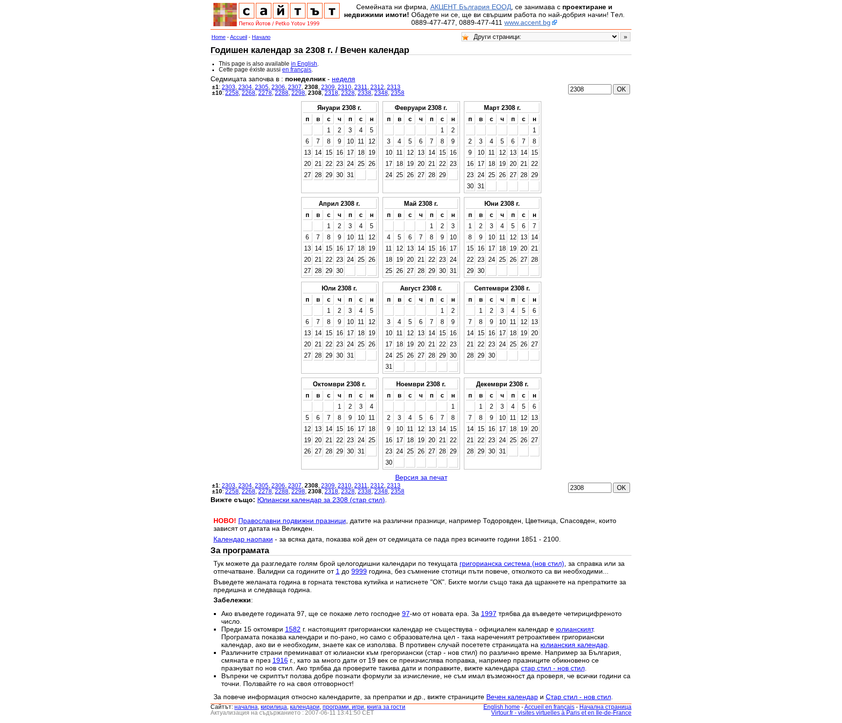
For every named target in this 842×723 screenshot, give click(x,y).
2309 (328, 87)
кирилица (274, 707)
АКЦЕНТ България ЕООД (470, 7)
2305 (261, 87)
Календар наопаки (243, 539)
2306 (278, 87)
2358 (397, 93)
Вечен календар (512, 697)
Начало (261, 37)
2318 (331, 93)
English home (501, 707)
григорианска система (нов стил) (511, 563)
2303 (228, 87)
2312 (377, 87)
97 (406, 613)
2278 (265, 93)
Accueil (238, 37)
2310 (344, 87)
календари (305, 707)
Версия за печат (421, 477)
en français (296, 69)
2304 (245, 87)
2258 (232, 93)
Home (218, 37)
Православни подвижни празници (292, 520)
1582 (293, 629)
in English (304, 64)
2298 (298, 93)
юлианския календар (574, 645)
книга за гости (386, 707)
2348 (381, 93)
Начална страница (605, 707)
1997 (489, 613)
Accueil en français (549, 707)
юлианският (574, 629)
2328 (348, 93)
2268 (248, 93)
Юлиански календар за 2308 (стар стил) (321, 500)
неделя (343, 79)
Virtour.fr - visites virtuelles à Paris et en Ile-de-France (561, 713)
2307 (295, 87)
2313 (394, 87)
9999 (359, 571)
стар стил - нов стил (553, 668)
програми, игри (343, 707)
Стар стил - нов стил (578, 697)
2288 (281, 93)
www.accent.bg (527, 22)
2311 (360, 87)
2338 (364, 93)
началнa (246, 707)
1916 (280, 660)
